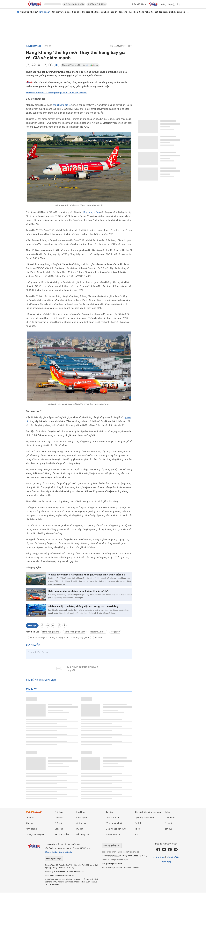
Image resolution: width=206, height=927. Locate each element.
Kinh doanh (44, 12)
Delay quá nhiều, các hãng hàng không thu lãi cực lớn (78, 591)
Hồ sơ (137, 828)
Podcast (168, 823)
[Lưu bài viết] (50, 65)
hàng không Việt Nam (74, 631)
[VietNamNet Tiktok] (170, 850)
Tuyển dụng (165, 861)
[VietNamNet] (18, 12)
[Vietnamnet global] (153, 5)
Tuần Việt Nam (139, 4)
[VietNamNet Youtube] (164, 850)
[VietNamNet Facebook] (158, 850)
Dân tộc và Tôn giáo (61, 12)
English (138, 823)
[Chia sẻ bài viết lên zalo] (34, 65)
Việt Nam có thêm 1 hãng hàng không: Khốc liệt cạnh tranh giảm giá (87, 574)
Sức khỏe (133, 12)
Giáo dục (76, 12)
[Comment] (56, 65)
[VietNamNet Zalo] (176, 850)
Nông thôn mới (113, 834)
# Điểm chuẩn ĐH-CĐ (74, 4)
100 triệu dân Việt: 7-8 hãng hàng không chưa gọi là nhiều (56, 92)
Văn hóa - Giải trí (109, 12)
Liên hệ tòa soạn (53, 858)
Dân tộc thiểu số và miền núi (148, 812)
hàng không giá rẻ (62, 105)
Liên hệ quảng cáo (111, 845)
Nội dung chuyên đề (144, 817)
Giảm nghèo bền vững (116, 828)
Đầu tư (48, 45)
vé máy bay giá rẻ (81, 637)
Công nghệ (144, 12)
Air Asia (98, 637)
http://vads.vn (115, 863)
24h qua (168, 828)
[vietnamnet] (34, 7)
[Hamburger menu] (187, 12)
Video (167, 812)
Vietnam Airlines (98, 631)
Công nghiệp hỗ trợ (115, 823)
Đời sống (123, 12)
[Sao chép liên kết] (45, 65)
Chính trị (24, 12)
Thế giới (86, 12)
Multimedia (170, 817)
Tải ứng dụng (158, 857)
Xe (152, 12)
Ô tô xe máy (81, 823)
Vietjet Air (115, 631)
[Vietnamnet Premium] (34, 813)
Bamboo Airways (37, 637)
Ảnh (136, 834)
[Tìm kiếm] (178, 4)
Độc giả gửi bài (173, 857)
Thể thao (95, 12)
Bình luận (32, 625)
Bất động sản (161, 12)
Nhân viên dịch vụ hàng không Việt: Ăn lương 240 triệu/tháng (83, 606)
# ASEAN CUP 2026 (97, 4)
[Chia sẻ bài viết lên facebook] (28, 65)
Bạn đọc (181, 12)
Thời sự (34, 12)
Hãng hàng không (91, 212)
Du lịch (172, 12)
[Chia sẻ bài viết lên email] (39, 65)
